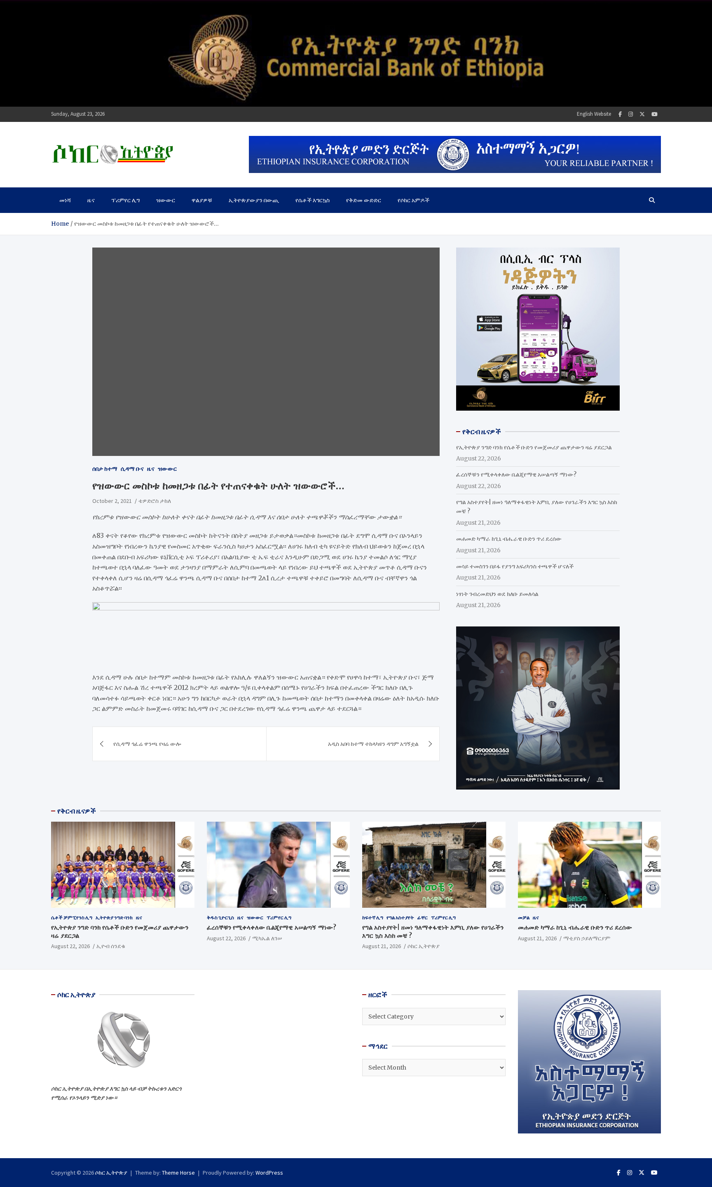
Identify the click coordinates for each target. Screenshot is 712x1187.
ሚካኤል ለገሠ (267, 938)
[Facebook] (620, 114)
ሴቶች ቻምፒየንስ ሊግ (71, 917)
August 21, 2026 (381, 946)
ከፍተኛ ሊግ (372, 917)
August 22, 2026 (70, 946)
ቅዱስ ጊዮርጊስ (220, 917)
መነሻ (65, 200)
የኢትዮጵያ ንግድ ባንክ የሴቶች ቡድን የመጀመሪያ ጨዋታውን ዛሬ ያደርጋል (534, 447)
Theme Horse (178, 1172)
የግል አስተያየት (400, 917)
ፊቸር (422, 917)
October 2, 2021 (112, 501)
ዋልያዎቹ (202, 200)
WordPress (269, 1172)
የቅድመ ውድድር (363, 200)
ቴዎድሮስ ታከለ (154, 501)
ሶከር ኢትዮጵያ (424, 946)
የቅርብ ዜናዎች (76, 810)
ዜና (91, 200)
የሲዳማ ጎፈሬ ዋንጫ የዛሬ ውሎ (147, 744)
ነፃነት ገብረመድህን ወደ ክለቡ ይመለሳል (497, 594)
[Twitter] (642, 114)
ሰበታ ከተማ (104, 468)
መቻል (523, 917)
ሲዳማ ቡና (132, 468)
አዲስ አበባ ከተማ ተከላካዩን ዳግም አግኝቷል (373, 744)
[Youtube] (654, 114)
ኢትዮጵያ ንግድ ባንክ (114, 917)
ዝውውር (165, 200)
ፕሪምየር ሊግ (125, 200)
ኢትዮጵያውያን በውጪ (254, 200)
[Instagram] (630, 114)
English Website (594, 113)
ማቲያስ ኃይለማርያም (586, 938)
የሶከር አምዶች (413, 200)
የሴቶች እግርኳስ (312, 200)
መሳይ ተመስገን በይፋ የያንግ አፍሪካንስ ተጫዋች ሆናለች (515, 566)
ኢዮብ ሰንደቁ (110, 946)
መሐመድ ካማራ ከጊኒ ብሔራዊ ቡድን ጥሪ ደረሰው (509, 538)
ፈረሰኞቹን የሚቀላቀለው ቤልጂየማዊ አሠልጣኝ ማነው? (516, 474)
